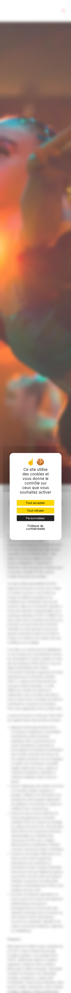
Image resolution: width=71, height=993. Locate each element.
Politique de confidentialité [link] (35, 527)
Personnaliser (35, 518)
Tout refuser (35, 510)
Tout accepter (35, 503)
